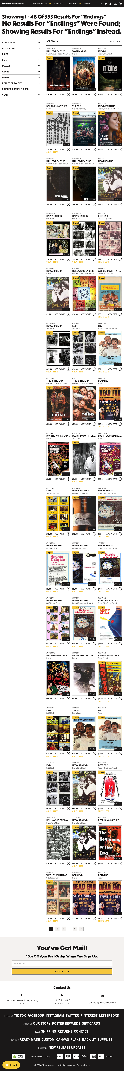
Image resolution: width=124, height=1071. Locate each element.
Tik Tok (20, 1015)
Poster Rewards (66, 1023)
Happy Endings (80, 490)
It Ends (102, 51)
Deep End (103, 215)
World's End (79, 51)
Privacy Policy (83, 1065)
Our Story (41, 1023)
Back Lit (89, 1039)
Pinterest (89, 1015)
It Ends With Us (106, 106)
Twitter (72, 1015)
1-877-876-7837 (62, 999)
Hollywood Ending (83, 270)
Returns (65, 1031)
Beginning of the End (58, 106)
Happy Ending (54, 215)
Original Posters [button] (40, 4)
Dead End (103, 380)
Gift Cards (91, 1023)
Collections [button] (72, 4)
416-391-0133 (62, 1003)
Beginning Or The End (110, 820)
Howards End (105, 161)
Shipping (48, 1031)
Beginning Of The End (58, 655)
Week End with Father (110, 270)
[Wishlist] (106, 3)
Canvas (62, 1039)
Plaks (75, 1039)
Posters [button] (57, 4)
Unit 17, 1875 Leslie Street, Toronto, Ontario (21, 1002)
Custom (48, 1039)
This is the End (54, 380)
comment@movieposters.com (102, 1002)
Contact (81, 1031)
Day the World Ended (58, 435)
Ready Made (30, 1039)
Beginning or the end (84, 435)
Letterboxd (109, 1015)
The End (76, 106)
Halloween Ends (55, 51)
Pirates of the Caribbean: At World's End (95, 655)
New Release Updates (67, 1047)
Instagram (55, 1015)
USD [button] (115, 4)
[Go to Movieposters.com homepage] (13, 3)
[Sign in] (110, 3)
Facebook (35, 1015)
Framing (87, 4)
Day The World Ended (110, 435)
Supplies (104, 1039)
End (74, 325)
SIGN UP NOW (62, 971)
